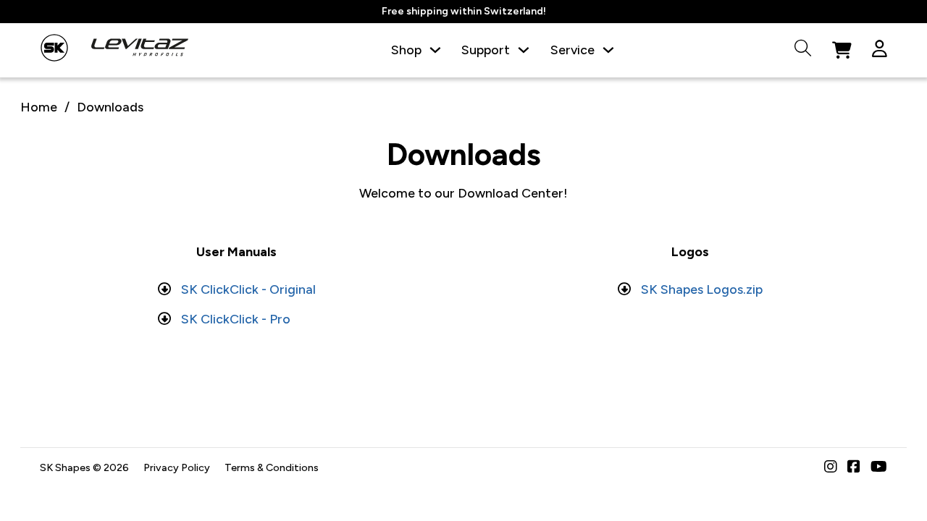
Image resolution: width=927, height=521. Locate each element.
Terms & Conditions (272, 468)
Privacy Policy (176, 468)
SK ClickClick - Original (248, 289)
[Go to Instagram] (830, 468)
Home (38, 106)
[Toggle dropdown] (435, 49)
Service (572, 49)
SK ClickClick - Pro (235, 318)
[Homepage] (54, 50)
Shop (406, 49)
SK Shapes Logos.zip (702, 289)
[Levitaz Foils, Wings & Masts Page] (139, 50)
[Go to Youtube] (879, 468)
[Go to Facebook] (853, 468)
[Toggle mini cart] (842, 50)
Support (485, 49)
